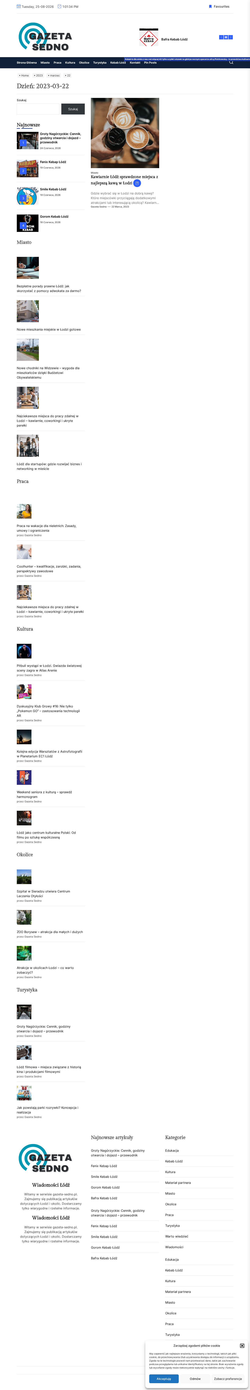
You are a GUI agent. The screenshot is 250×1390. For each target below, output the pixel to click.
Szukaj (21, 100)
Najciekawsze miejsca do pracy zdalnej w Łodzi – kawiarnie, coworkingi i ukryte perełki (48, 420)
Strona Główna (27, 62)
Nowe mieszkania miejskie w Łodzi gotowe (49, 329)
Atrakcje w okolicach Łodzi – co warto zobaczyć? (45, 970)
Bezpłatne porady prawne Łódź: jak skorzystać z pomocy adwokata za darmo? (49, 288)
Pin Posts (150, 62)
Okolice (84, 62)
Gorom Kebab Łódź (54, 216)
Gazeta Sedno (99, 206)
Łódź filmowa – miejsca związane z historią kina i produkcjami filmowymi (49, 1069)
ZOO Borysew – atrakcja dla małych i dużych (50, 932)
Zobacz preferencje (228, 1379)
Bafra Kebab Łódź (104, 1198)
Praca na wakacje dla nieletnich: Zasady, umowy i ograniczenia (46, 528)
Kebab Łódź (119, 61)
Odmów (195, 1379)
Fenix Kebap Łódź (53, 162)
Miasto (45, 62)
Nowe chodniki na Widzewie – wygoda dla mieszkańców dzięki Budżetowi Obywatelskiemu (48, 372)
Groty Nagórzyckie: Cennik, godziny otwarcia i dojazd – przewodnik (60, 138)
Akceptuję (164, 1379)
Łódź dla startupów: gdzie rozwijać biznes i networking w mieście (49, 466)
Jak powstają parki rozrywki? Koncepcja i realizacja (47, 1110)
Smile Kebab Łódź (53, 189)
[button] (242, 1346)
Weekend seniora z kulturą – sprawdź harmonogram (44, 794)
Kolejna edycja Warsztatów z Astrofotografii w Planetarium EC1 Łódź (49, 754)
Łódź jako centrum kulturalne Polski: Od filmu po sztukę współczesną (46, 835)
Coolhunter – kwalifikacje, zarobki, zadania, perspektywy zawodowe (49, 568)
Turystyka (99, 62)
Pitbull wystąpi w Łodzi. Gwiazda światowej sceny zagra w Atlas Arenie (49, 668)
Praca (57, 62)
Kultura (70, 62)
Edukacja (172, 1150)
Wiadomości (174, 1247)
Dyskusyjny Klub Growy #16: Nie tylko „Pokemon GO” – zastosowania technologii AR (48, 711)
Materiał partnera (178, 1183)
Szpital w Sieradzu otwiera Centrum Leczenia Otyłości (43, 893)
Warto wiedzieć (176, 1236)
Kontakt (135, 62)
